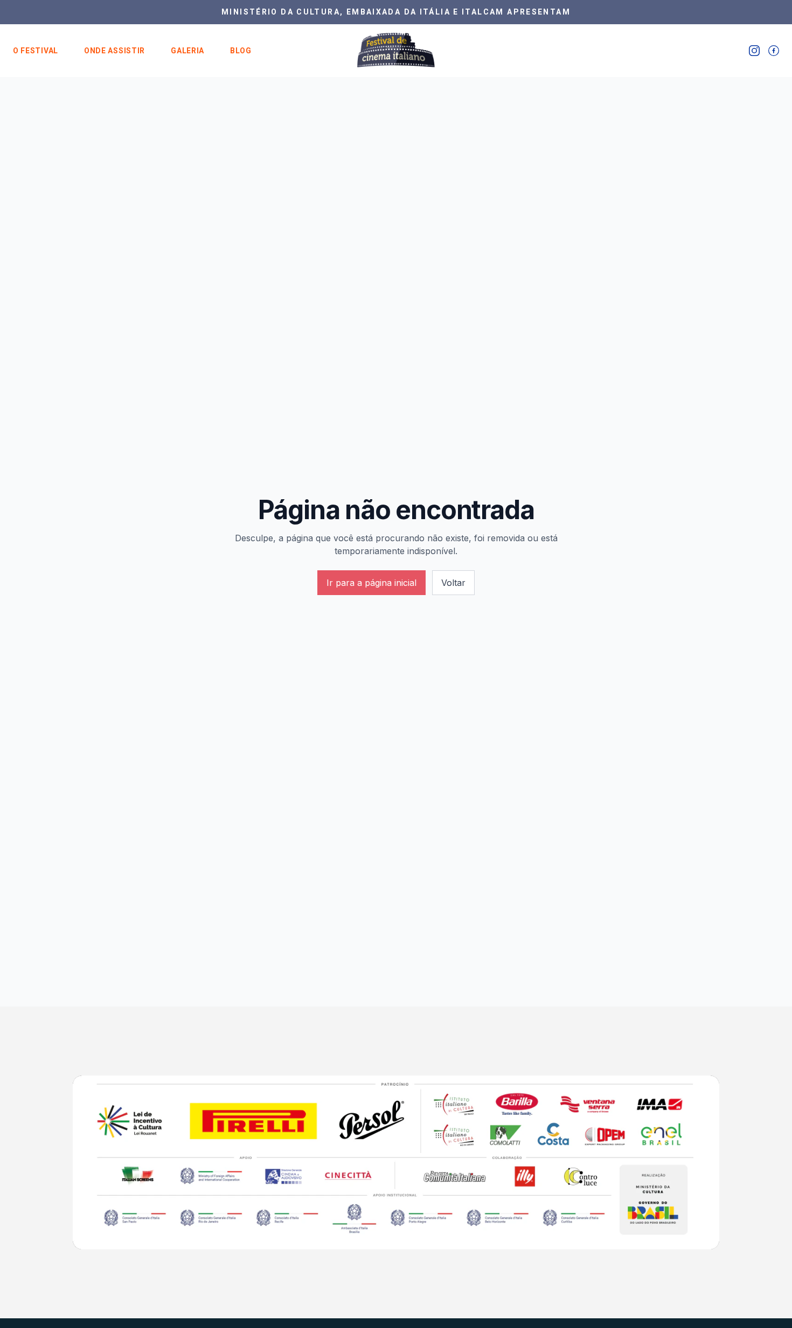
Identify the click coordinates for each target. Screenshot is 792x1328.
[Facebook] (773, 50)
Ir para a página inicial (371, 582)
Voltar (453, 582)
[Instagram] (754, 50)
